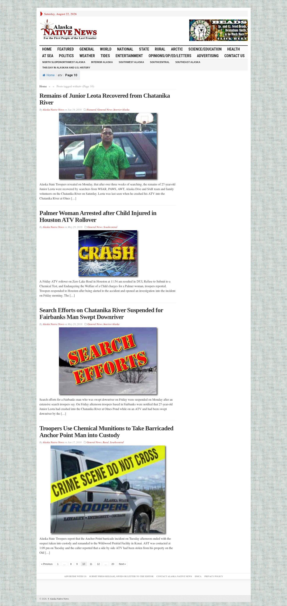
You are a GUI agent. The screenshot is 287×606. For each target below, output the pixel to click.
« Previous (47, 564)
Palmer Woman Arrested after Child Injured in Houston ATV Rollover (97, 216)
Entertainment (129, 55)
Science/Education (205, 49)
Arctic (177, 49)
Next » (122, 564)
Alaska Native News (58, 598)
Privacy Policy (213, 576)
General (86, 49)
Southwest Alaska (131, 62)
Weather (87, 55)
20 (112, 564)
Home (50, 75)
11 (91, 564)
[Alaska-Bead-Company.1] (218, 30)
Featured (65, 49)
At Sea (47, 55)
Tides (105, 55)
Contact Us (234, 55)
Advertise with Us (75, 576)
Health (233, 49)
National (125, 49)
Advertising (208, 55)
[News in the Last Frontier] (69, 30)
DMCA (198, 576)
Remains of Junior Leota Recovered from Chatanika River (104, 99)
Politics (66, 55)
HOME (47, 49)
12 (98, 564)
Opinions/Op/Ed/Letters (170, 55)
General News (104, 109)
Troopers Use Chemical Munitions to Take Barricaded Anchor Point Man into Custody (106, 432)
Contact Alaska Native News (174, 576)
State (144, 49)
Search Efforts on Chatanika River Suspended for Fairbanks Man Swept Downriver (101, 313)
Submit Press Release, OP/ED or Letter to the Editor (121, 576)
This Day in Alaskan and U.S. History (66, 67)
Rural (160, 49)
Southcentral (159, 62)
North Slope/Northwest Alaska (63, 62)
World (105, 49)
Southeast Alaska (187, 62)
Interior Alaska (102, 62)
